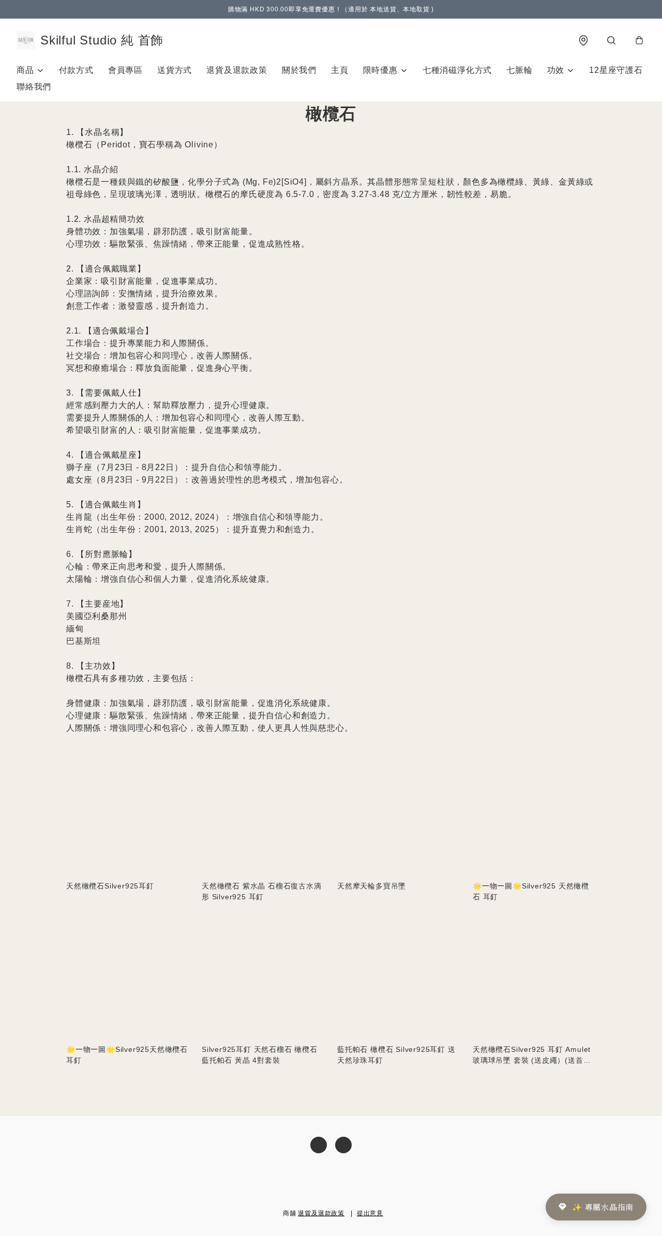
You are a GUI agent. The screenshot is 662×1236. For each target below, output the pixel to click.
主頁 (340, 70)
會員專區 (125, 70)
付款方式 (76, 70)
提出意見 (370, 1213)
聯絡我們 (34, 86)
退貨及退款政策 (236, 70)
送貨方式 (174, 70)
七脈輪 (519, 70)
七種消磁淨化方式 (457, 70)
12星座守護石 (616, 70)
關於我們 (299, 70)
